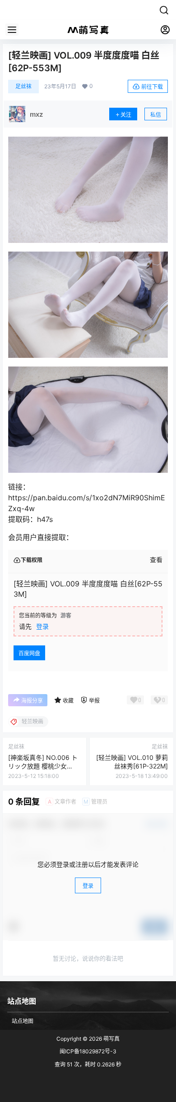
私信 (155, 114)
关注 (125, 114)
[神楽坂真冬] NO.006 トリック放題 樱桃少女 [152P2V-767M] (43, 766)
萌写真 (111, 1038)
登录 (42, 626)
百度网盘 (29, 653)
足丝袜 (23, 86)
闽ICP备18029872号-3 (88, 1051)
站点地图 (22, 1021)
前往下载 (152, 86)
